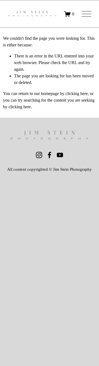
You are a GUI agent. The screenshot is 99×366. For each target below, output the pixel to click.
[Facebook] (49, 155)
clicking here (76, 93)
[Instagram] (39, 155)
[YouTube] (60, 155)
